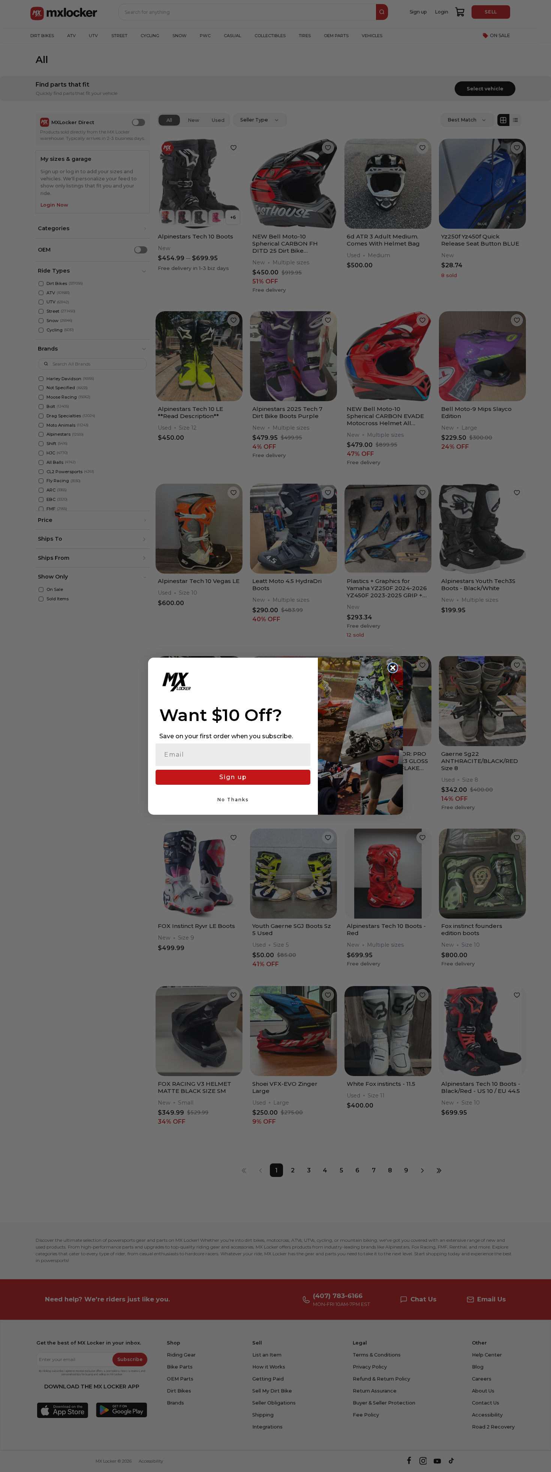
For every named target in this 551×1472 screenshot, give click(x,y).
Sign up (233, 777)
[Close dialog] (392, 667)
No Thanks (233, 799)
